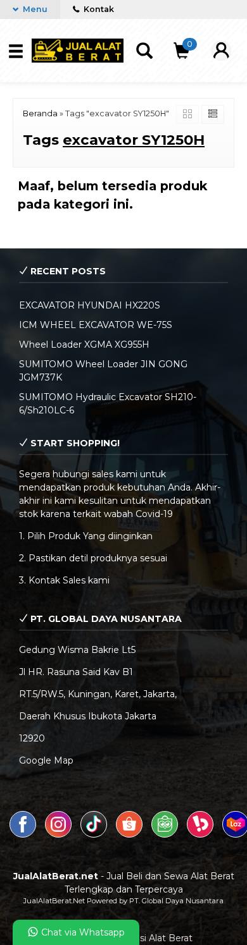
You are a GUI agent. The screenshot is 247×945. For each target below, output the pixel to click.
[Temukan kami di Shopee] (130, 834)
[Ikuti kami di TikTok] (95, 834)
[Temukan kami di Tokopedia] (165, 834)
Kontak (98, 9)
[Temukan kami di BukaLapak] (201, 834)
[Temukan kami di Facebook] (24, 834)
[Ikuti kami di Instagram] (59, 834)
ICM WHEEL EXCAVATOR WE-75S (95, 325)
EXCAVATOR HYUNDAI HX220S (89, 305)
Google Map (46, 760)
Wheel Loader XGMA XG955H (84, 344)
